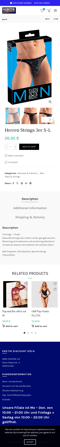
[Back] (4, 19)
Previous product (48, 19)
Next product (55, 19)
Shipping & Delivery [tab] (30, 217)
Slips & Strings (12, 176)
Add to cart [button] (12, 326)
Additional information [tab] (30, 208)
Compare (13, 162)
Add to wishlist (16, 155)
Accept (30, 442)
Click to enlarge (50, 102)
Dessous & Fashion (27, 173)
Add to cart (29, 146)
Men (42, 173)
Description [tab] (30, 199)
